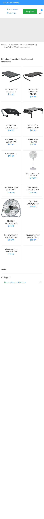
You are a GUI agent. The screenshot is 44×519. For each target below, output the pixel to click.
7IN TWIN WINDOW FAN (33, 202)
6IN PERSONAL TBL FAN (33, 140)
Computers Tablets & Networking (23, 44)
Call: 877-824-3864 (11, 2)
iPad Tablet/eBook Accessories (17, 47)
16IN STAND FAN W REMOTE (11, 188)
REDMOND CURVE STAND (11, 126)
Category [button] (6, 277)
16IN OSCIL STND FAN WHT (33, 174)
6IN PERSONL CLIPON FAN (11, 140)
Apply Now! (30, 11)
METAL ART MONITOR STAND (33, 91)
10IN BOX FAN (11, 153)
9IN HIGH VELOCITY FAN (11, 222)
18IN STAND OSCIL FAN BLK (33, 188)
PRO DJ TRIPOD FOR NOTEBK (33, 236)
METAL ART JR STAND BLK (11, 90)
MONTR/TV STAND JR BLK (33, 126)
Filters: (3, 269)
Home (3, 44)
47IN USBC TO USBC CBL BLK (11, 250)
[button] (40, 11)
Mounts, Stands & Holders (15, 282)
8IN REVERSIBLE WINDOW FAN (11, 236)
